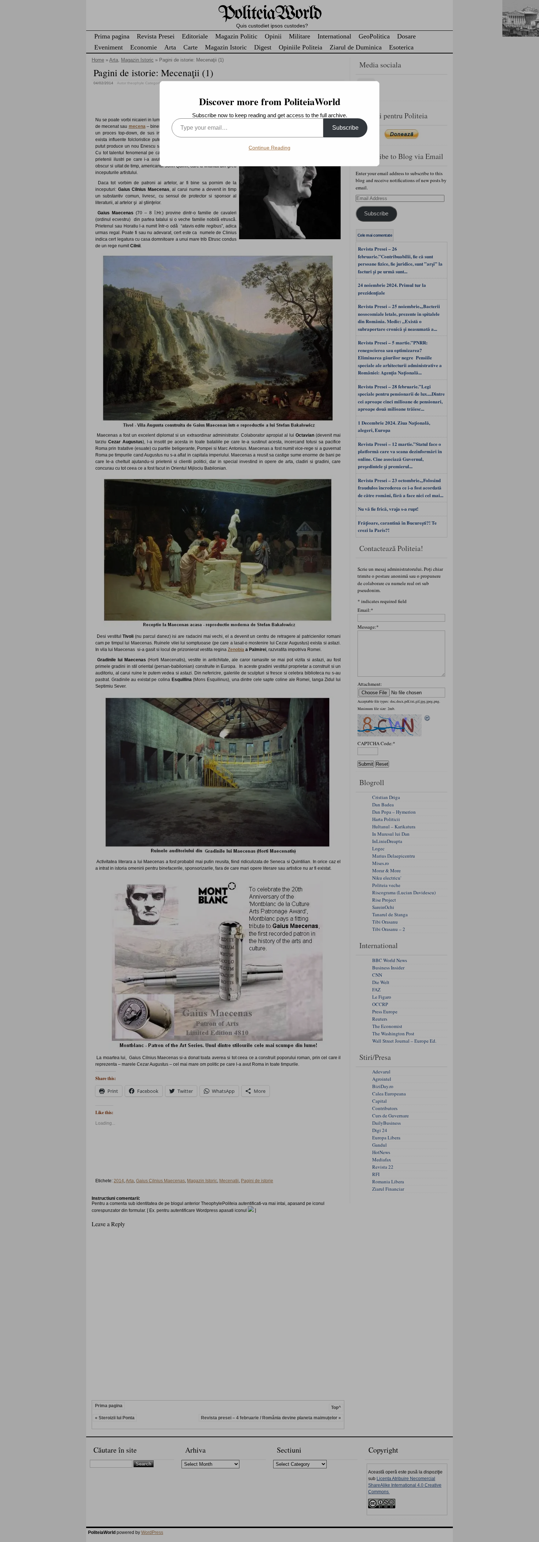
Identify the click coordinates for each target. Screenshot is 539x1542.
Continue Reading (269, 148)
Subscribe (345, 128)
